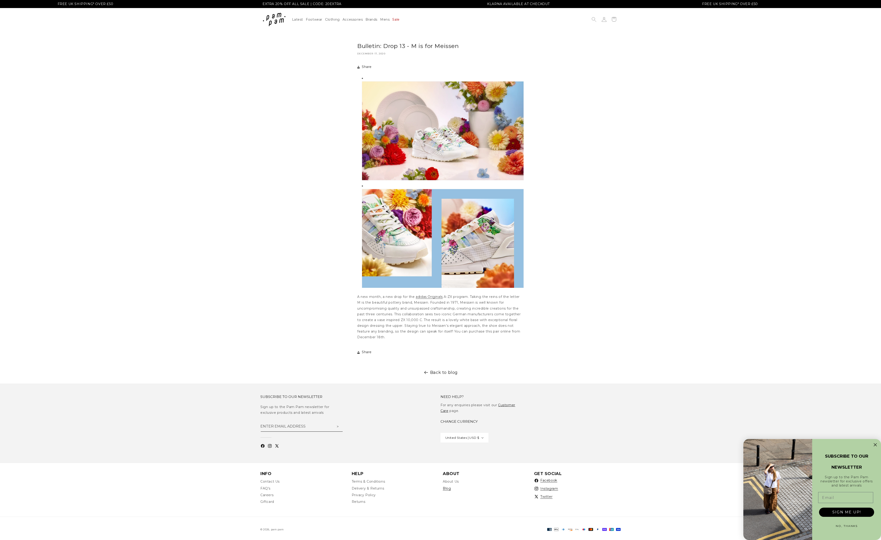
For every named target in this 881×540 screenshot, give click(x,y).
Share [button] (367, 67)
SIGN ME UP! (846, 512)
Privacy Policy (364, 495)
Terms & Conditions (368, 481)
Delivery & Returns (368, 488)
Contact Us (270, 481)
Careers (266, 495)
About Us (451, 481)
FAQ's (265, 488)
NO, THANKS (847, 526)
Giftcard (267, 502)
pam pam (277, 529)
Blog (447, 488)
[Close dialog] (875, 444)
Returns (358, 502)
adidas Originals (429, 297)
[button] (334, 19)
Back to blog (444, 372)
